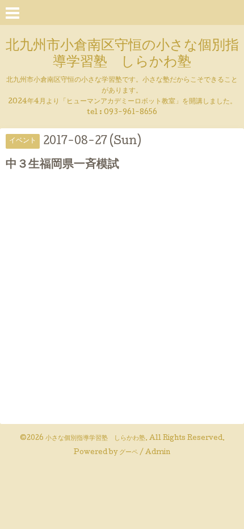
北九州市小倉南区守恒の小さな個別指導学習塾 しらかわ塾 (122, 54)
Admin (157, 453)
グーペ (128, 453)
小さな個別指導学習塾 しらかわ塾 (95, 438)
